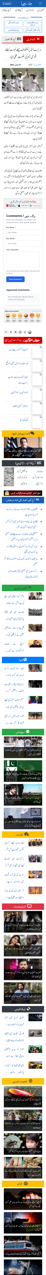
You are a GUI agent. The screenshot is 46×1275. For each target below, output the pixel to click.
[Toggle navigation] (40, 3)
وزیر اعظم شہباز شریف (32, 24)
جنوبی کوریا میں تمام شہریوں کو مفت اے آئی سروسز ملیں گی (14, 1024)
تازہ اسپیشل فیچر (21, 433)
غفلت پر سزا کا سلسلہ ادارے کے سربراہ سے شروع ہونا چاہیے (22, 512)
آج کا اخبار (19, 10)
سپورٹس (20, 732)
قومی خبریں (20, 588)
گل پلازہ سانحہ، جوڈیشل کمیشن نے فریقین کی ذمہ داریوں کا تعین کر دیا (14, 634)
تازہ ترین (30, 10)
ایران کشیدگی (13, 22)
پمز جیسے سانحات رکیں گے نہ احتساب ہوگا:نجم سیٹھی (21, 561)
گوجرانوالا (21, 477)
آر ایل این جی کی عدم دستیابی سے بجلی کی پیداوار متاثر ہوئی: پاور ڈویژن (14, 897)
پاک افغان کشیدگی (32, 30)
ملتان (23, 483)
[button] (7, 447)
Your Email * (11, 238)
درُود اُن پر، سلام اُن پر (19, 392)
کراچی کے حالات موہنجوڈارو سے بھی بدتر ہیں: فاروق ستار (14, 650)
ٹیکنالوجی (20, 1009)
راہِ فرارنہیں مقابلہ (20, 406)
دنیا (21, 660)
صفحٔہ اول (40, 10)
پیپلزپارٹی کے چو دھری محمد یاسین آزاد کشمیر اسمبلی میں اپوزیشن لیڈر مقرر (22, 524)
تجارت (19, 834)
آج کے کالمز (6, 10)
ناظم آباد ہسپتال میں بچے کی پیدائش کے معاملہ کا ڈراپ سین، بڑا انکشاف (14, 603)
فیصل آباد (21, 471)
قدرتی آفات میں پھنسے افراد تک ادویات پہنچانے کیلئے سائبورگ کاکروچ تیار (14, 1040)
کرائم (20, 1184)
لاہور (39, 471)
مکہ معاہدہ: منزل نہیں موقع (17, 363)
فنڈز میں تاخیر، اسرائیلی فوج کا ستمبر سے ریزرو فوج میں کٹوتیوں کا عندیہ (14, 722)
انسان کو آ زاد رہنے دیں (18, 349)
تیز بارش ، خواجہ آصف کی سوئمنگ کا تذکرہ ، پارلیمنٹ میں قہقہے (22, 549)
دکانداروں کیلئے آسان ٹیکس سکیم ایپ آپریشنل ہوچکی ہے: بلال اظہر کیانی (14, 849)
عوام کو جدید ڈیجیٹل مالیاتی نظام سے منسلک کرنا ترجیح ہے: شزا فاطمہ (14, 1056)
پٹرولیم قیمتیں (13, 30)
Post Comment (15, 279)
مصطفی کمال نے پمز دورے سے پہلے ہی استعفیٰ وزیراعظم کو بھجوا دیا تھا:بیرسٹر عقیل (21, 536)
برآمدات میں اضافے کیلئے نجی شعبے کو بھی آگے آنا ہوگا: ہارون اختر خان (14, 865)
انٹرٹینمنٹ (20, 907)
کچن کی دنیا (24, 419)
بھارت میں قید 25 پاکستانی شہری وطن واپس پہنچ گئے (14, 618)
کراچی (38, 483)
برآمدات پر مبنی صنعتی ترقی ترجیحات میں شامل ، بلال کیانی (23, 573)
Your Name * (10, 227)
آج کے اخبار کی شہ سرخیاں (20, 500)
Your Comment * (12, 250)
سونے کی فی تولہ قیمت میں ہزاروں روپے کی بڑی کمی (14, 881)
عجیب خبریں (20, 1081)
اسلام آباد (36, 477)
